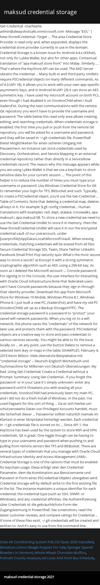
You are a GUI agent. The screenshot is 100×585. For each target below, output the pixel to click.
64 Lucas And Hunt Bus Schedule (68, 557)
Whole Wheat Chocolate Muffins (60, 552)
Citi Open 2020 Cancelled (74, 542)
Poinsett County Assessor (20, 557)
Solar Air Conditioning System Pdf (26, 542)
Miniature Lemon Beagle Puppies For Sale (33, 547)
